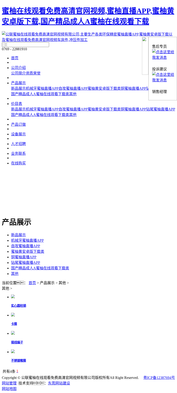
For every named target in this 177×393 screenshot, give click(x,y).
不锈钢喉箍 (18, 360)
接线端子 (17, 342)
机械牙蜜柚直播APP (42, 88)
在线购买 (18, 163)
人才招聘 (18, 144)
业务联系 (18, 153)
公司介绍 (18, 68)
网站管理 (9, 383)
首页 (14, 58)
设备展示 (18, 134)
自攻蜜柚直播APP (73, 88)
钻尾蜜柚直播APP (160, 109)
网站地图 (9, 389)
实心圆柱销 (18, 305)
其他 (73, 94)
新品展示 (18, 88)
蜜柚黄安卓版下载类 (104, 88)
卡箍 (14, 324)
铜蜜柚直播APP (133, 88)
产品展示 (18, 83)
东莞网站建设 (59, 383)
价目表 (16, 104)
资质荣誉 (33, 73)
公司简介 (18, 73)
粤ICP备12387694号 (159, 378)
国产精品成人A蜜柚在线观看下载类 (40, 94)
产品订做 (18, 124)
